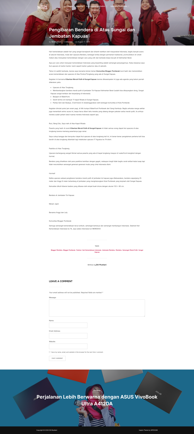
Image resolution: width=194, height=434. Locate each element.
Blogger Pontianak (69, 250)
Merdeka (119, 250)
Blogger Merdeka (56, 250)
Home (70, 6)
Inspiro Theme (143, 430)
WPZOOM (154, 430)
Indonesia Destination (119, 6)
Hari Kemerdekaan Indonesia (91, 250)
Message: (52, 297)
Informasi (69, 42)
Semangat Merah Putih (130, 250)
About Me (79, 6)
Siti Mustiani (56, 42)
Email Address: (54, 331)
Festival (78, 250)
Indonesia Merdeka (108, 250)
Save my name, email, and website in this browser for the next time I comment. (77, 352)
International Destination (95, 6)
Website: (52, 341)
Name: (51, 321)
